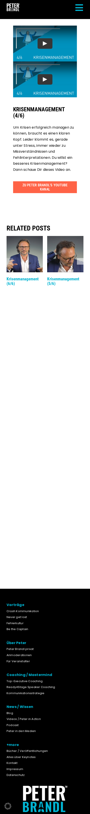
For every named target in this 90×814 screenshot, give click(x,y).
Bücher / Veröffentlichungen (27, 751)
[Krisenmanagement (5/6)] (65, 238)
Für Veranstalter (18, 661)
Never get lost (17, 617)
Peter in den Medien (21, 731)
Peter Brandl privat (20, 649)
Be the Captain (17, 629)
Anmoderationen (19, 655)
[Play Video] (45, 43)
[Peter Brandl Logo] (13, 4)
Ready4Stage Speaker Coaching (31, 687)
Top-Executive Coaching (25, 681)
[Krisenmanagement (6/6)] (25, 238)
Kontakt (12, 763)
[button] (10, 261)
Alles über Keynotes (21, 757)
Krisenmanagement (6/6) (23, 281)
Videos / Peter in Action (24, 719)
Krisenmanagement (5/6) (63, 281)
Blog (10, 713)
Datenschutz (16, 775)
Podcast (13, 725)
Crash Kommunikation (23, 611)
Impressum (15, 769)
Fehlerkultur (15, 623)
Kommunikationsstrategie (26, 693)
